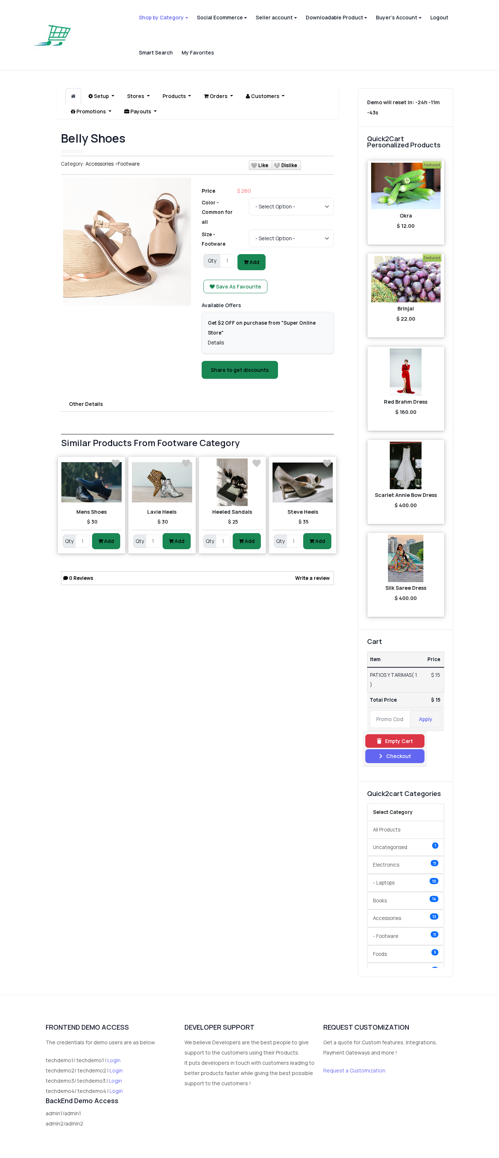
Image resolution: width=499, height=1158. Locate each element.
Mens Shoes (91, 511)
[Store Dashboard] (73, 96)
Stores (136, 96)
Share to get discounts (240, 369)
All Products (386, 829)
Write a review (312, 578)
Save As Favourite (238, 286)
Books (404, 900)
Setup (101, 96)
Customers (265, 96)
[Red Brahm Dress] (406, 372)
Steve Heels (302, 511)
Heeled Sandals (232, 511)
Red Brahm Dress (405, 401)
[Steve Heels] (303, 482)
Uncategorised (404, 846)
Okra (406, 215)
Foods (404, 953)
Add (253, 262)
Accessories (99, 164)
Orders (219, 96)
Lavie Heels (161, 511)
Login (114, 1060)
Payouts (140, 111)
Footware (129, 164)
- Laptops (404, 882)
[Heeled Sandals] (232, 482)
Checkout (398, 755)
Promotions (91, 111)
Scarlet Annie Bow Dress (406, 494)
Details (216, 342)
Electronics (404, 864)
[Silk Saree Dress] (406, 558)
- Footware (404, 936)
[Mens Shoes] (91, 482)
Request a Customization (354, 1070)
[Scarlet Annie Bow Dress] (406, 465)
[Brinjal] (406, 279)
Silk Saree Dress (405, 587)
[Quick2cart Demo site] (52, 35)
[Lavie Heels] (162, 482)
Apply (426, 719)
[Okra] (406, 186)
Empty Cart (398, 741)
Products (175, 96)
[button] (163, 17)
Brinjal (405, 308)
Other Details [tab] (86, 403)
